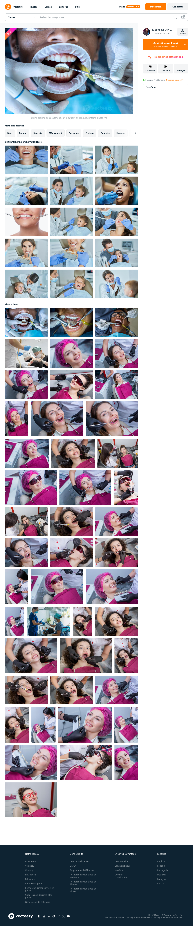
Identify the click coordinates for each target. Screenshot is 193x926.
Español (161, 865)
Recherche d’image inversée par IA (39, 889)
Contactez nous (122, 865)
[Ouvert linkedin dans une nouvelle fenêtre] (49, 916)
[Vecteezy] (8, 7)
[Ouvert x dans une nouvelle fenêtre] (63, 916)
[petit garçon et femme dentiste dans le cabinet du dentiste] (116, 160)
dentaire (105, 133)
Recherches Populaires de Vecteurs (83, 876)
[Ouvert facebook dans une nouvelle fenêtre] (39, 916)
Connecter (177, 6)
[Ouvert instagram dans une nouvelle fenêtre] (44, 916)
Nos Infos (119, 870)
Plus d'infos (151, 87)
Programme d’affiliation (82, 870)
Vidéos (48, 6)
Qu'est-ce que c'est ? (174, 80)
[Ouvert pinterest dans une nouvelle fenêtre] (53, 916)
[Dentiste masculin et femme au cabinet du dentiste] (26, 160)
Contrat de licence (79, 861)
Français (161, 879)
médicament (55, 133)
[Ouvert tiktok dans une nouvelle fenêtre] (58, 916)
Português (162, 870)
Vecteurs (18, 6)
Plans (122, 6)
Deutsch (161, 874)
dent (9, 133)
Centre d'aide (121, 861)
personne (74, 133)
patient (23, 133)
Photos (33, 6)
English (161, 861)
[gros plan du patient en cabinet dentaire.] (116, 322)
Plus (77, 6)
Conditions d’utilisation (114, 917)
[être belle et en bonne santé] (116, 191)
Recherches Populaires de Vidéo (83, 890)
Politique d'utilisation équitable (168, 917)
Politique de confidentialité (139, 917)
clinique (89, 133)
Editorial (63, 6)
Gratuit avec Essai (165, 45)
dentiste (37, 133)
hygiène (120, 133)
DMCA (73, 865)
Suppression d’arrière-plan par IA (38, 896)
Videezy (29, 870)
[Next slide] (133, 133)
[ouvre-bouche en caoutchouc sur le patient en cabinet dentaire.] (26, 322)
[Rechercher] (175, 17)
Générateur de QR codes (37, 901)
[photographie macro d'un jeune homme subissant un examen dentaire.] (71, 322)
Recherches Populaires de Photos (83, 883)
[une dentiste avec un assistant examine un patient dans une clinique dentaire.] (48, 621)
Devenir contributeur (121, 876)
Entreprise (30, 874)
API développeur (33, 883)
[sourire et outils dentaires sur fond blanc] (26, 222)
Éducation (30, 879)
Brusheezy (30, 861)
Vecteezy (29, 865)
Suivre (183, 33)
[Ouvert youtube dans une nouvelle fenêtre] (68, 916)
